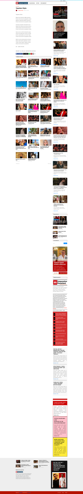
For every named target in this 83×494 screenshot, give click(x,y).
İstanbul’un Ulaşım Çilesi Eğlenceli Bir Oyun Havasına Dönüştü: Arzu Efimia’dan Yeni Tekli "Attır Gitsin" (21, 123)
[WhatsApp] (29, 54)
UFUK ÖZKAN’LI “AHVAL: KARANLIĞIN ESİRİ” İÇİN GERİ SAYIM (33, 66)
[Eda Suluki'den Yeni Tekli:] (33, 118)
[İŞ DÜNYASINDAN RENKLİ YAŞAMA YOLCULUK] (33, 155)
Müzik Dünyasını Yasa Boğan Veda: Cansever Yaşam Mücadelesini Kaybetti (20, 100)
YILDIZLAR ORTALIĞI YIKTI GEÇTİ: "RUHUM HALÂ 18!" (33, 78)
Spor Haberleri (43, 3)
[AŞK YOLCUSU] (21, 107)
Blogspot (20, 492)
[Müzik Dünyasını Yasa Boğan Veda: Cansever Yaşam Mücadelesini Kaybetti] (21, 95)
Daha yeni (17, 163)
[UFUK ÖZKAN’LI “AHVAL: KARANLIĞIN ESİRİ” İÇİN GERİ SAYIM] (33, 62)
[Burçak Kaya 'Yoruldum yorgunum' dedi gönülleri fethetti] (45, 84)
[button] (66, 3)
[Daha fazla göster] (35, 54)
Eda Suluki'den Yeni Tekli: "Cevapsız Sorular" (32, 123)
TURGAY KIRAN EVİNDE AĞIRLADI (21, 77)
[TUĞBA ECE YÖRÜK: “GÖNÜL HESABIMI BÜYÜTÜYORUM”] (18, 461)
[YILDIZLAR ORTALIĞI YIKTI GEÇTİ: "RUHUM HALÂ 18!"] (55, 236)
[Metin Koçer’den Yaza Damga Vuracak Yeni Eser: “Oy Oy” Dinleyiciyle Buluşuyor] (45, 107)
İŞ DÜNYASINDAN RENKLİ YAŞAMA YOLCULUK (32, 159)
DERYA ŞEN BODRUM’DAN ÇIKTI (21, 88)
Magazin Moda (32, 3)
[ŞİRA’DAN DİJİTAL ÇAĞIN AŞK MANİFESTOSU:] (45, 131)
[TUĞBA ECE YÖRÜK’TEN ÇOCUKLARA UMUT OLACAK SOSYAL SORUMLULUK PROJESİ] (45, 95)
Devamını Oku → (56, 55)
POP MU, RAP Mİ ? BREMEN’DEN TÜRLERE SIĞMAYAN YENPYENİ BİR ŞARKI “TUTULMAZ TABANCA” (21, 66)
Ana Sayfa (17, 6)
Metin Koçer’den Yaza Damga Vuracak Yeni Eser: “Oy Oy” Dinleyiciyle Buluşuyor (45, 111)
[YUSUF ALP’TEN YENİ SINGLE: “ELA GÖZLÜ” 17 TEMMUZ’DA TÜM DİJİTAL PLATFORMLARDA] (21, 131)
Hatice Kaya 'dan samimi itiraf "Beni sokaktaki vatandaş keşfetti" (45, 123)
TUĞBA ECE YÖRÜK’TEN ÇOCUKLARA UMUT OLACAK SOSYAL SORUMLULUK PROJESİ (45, 100)
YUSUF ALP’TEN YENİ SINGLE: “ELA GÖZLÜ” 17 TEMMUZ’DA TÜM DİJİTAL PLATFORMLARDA (21, 136)
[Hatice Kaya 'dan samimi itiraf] (45, 118)
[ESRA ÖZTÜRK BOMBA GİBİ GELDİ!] (33, 84)
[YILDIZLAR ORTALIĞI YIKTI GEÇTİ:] (33, 73)
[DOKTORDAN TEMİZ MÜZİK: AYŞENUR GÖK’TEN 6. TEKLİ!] (45, 73)
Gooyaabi (29, 492)
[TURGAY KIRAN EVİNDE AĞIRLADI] (21, 73)
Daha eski (49, 163)
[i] (65, 1)
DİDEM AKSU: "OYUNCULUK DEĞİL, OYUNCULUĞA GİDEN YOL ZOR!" (33, 147)
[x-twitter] (62, 1)
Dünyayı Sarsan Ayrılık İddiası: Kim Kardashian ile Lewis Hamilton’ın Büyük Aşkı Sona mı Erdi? (21, 148)
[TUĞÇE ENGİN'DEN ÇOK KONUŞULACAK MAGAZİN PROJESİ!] (33, 131)
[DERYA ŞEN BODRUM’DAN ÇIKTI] (21, 84)
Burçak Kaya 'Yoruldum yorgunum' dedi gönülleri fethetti (45, 89)
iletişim (66, 492)
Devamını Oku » (56, 393)
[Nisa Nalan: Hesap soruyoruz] (21, 155)
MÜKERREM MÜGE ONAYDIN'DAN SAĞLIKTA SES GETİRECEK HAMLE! (33, 111)
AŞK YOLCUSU (18, 110)
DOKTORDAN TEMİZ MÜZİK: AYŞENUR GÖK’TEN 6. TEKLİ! (45, 78)
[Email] (33, 54)
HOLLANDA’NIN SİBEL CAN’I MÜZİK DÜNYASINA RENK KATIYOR (44, 147)
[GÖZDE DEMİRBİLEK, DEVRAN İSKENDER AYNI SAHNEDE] (33, 95)
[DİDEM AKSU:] (33, 142)
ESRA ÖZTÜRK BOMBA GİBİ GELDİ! (32, 89)
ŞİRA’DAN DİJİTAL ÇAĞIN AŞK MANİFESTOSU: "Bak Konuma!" (45, 135)
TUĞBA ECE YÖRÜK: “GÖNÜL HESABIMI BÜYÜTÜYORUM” (45, 66)
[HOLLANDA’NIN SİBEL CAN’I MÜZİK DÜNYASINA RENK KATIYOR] (45, 142)
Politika (37, 3)
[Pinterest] (31, 54)
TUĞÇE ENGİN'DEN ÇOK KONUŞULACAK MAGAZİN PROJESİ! (32, 136)
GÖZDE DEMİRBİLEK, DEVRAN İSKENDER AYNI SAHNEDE (33, 99)
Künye (63, 492)
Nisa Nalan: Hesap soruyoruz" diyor (21, 159)
